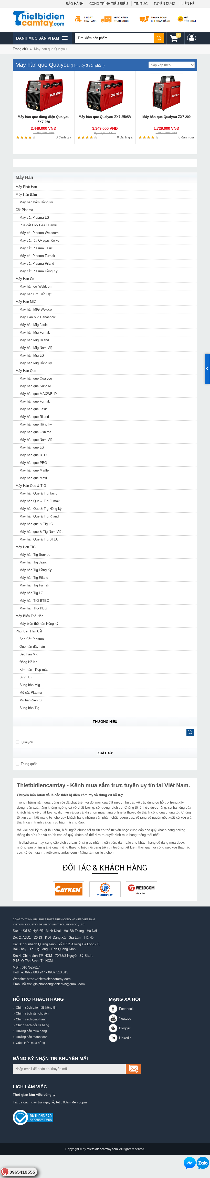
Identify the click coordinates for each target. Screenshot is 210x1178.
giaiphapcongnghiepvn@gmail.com (59, 984)
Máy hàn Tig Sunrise (34, 555)
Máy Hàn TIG (26, 547)
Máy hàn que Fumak (34, 401)
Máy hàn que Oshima (35, 432)
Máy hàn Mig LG (31, 355)
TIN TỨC (141, 4)
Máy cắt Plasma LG (34, 217)
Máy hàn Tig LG (31, 593)
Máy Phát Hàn (26, 187)
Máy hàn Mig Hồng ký (35, 363)
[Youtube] (114, 1018)
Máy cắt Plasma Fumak (37, 256)
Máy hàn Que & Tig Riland (39, 516)
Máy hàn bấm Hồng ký (36, 202)
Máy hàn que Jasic (33, 409)
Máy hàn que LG (31, 447)
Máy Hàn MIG (26, 302)
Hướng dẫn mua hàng (31, 1031)
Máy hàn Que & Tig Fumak (39, 501)
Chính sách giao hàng (31, 1019)
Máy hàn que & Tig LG (36, 524)
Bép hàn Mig (28, 654)
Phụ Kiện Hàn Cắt (29, 631)
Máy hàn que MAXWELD (38, 394)
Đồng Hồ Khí (28, 662)
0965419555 (22, 1172)
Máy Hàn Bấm (26, 194)
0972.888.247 (35, 972)
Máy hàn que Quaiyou (35, 378)
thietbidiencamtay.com (102, 1149)
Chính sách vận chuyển (32, 1013)
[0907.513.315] (202, 1163)
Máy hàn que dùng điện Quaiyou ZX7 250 (43, 119)
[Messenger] (190, 1163)
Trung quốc (29, 764)
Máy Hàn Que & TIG (31, 486)
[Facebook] (114, 1009)
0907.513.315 (58, 972)
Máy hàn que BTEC (34, 455)
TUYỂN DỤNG (164, 4)
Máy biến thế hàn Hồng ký (38, 624)
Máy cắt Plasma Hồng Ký (38, 271)
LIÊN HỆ (188, 4)
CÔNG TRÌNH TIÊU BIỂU (108, 4)
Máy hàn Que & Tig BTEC (38, 539)
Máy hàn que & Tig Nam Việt (40, 532)
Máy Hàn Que (26, 371)
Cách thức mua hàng (30, 1042)
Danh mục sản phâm (37, 40)
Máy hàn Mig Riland (34, 340)
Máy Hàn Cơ (25, 279)
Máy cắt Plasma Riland (36, 263)
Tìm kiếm (159, 38)
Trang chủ (20, 49)
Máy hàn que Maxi (33, 478)
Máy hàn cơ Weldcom (35, 286)
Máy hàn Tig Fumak (34, 585)
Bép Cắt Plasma (31, 639)
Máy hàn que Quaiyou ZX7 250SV (105, 117)
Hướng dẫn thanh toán (32, 1037)
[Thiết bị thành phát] (105, 889)
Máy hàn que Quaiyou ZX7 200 (166, 117)
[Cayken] (68, 889)
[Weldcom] (141, 889)
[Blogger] (114, 1028)
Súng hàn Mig (29, 685)
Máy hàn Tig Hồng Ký (35, 570)
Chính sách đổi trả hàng (32, 1025)
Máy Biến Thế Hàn (29, 616)
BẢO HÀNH (74, 4)
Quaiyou (27, 742)
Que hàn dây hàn (32, 647)
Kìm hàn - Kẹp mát (33, 670)
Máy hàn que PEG (33, 463)
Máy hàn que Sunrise (35, 386)
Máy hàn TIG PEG (33, 608)
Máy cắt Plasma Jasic (36, 248)
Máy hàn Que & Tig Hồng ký (40, 509)
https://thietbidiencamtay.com (49, 979)
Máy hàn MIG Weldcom (37, 309)
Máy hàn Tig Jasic (33, 562)
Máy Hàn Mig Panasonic (37, 317)
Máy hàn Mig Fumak (34, 332)
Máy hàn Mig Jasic (33, 325)
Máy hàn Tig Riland (33, 578)
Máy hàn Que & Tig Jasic (38, 493)
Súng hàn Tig (29, 708)
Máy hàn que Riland (34, 417)
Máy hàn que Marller (34, 470)
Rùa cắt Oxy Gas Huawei (38, 225)
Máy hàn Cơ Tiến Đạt (35, 294)
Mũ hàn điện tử (30, 700)
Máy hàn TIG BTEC (34, 601)
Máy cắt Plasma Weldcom (39, 233)
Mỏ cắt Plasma (30, 692)
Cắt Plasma (24, 210)
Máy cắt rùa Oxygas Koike (39, 240)
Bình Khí (26, 677)
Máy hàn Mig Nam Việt (36, 348)
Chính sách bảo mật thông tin (36, 1007)
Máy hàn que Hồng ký (35, 424)
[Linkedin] (114, 1038)
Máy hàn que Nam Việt (36, 440)
